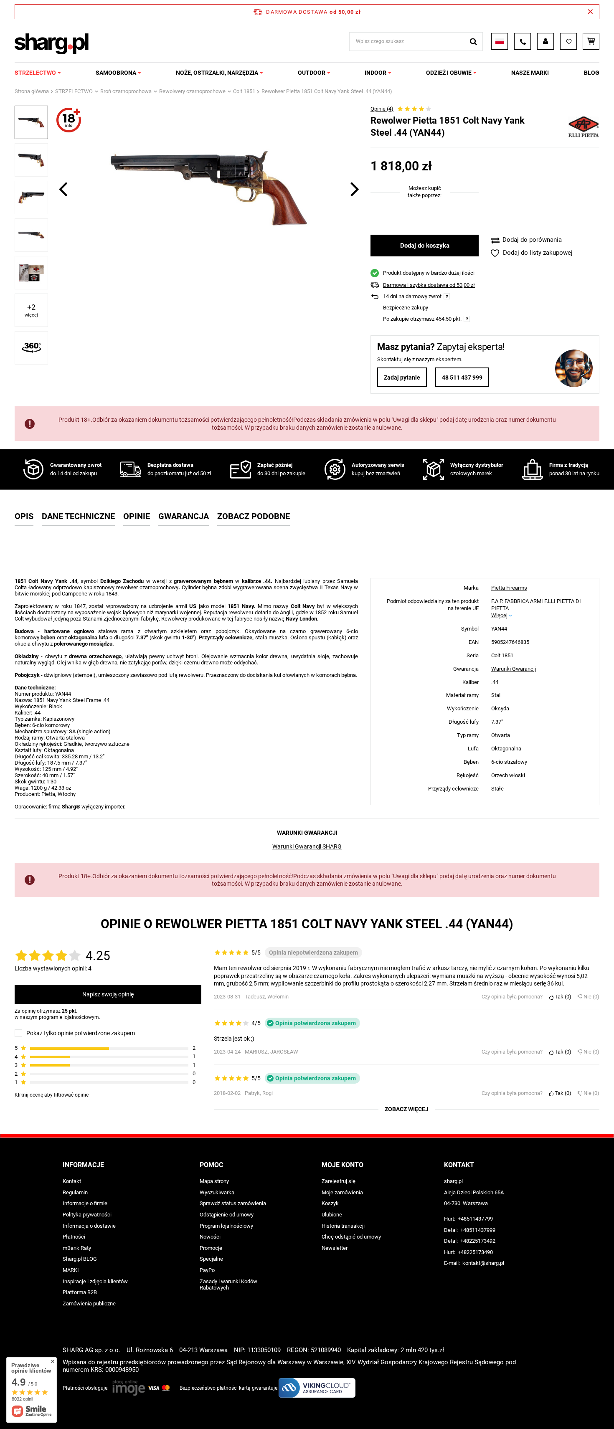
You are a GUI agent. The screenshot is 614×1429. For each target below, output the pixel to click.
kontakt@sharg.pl (483, 1263)
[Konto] (545, 41)
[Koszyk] (591, 41)
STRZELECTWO (35, 72)
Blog (591, 72)
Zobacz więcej (407, 1109)
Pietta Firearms (509, 588)
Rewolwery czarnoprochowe (192, 91)
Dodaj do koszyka (424, 245)
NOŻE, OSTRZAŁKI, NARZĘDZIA (217, 72)
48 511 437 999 (462, 377)
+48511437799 (475, 1219)
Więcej (499, 615)
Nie (589, 996)
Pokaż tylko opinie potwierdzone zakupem (80, 1033)
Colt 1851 (244, 91)
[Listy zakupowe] (568, 41)
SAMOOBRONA (116, 72)
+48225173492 (477, 1241)
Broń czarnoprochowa (126, 91)
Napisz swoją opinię (108, 994)
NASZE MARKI (530, 72)
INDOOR (375, 72)
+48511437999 (477, 1230)
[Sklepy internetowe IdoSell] (546, 1407)
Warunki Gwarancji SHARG (307, 846)
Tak (561, 996)
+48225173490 (475, 1252)
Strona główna (32, 91)
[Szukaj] (473, 41)
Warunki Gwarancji (513, 668)
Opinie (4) (381, 109)
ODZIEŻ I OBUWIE (449, 72)
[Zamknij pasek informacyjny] (590, 12)
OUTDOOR (311, 72)
